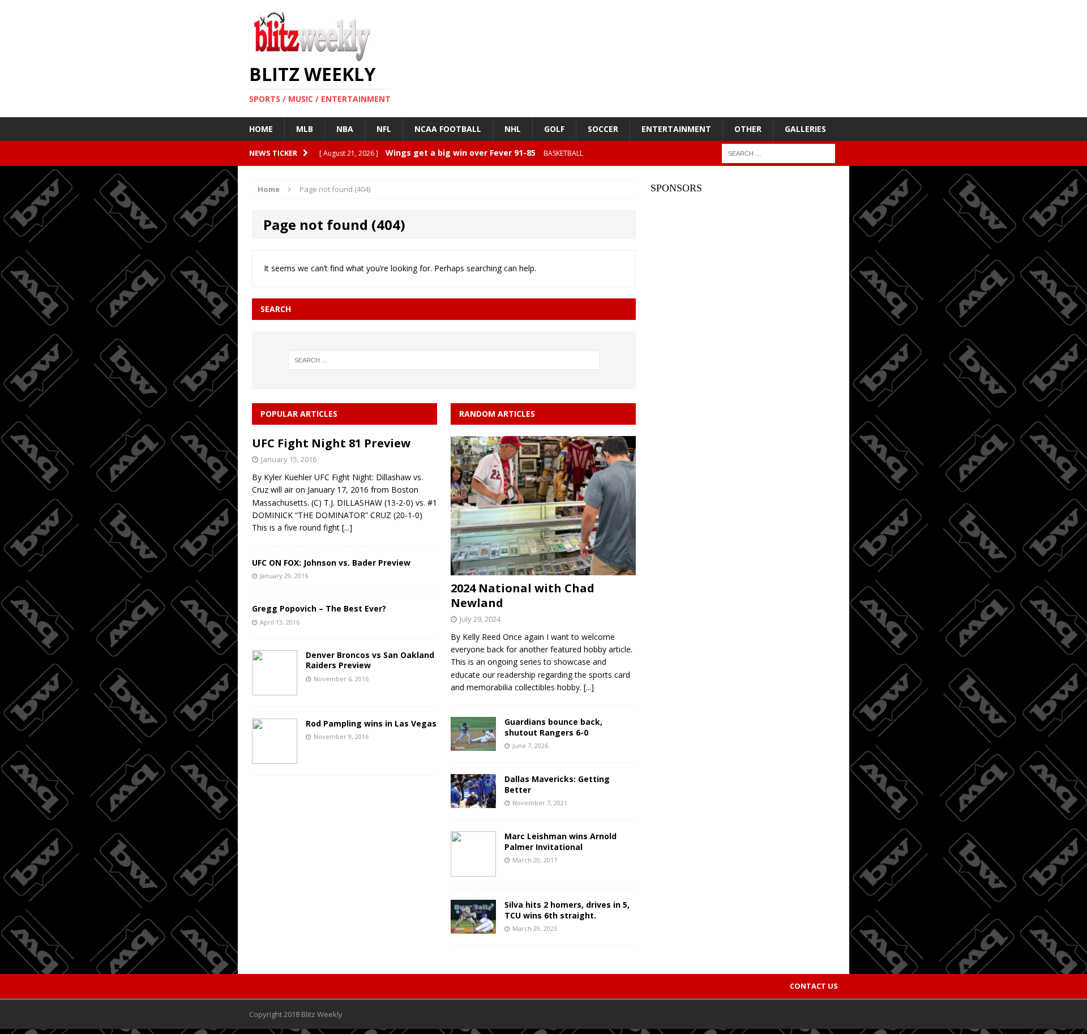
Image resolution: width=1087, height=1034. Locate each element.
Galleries (805, 128)
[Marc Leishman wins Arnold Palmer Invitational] (473, 870)
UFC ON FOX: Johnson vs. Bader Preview (331, 562)
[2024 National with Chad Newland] (543, 568)
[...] (347, 527)
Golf (554, 128)
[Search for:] (778, 152)
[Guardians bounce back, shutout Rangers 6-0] (473, 744)
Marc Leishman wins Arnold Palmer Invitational (560, 841)
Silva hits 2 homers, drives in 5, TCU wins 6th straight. (567, 909)
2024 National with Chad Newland (522, 595)
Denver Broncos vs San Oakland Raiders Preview (370, 660)
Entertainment (676, 128)
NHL (512, 128)
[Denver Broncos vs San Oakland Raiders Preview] (274, 688)
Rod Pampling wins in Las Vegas (371, 723)
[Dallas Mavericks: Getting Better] (473, 801)
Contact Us (814, 986)
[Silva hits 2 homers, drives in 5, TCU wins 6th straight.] (473, 927)
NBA (344, 128)
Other (747, 128)
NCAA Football (447, 128)
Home (261, 128)
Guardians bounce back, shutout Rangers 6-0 (553, 726)
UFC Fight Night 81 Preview (331, 443)
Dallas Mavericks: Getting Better (557, 784)
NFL (383, 128)
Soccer (603, 128)
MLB (304, 128)
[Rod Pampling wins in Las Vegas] (274, 757)
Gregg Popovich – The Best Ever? (319, 608)
